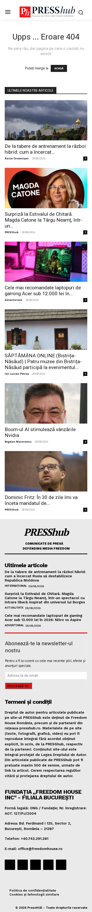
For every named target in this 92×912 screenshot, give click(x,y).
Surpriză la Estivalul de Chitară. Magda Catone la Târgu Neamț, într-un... (43, 220)
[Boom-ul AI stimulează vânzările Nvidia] (46, 403)
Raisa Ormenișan (17, 158)
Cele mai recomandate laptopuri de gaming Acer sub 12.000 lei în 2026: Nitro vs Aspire (43, 617)
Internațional (16, 585)
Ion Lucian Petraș (17, 373)
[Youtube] (61, 865)
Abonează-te (17, 686)
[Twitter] (48, 865)
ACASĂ (58, 68)
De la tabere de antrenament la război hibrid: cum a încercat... (45, 149)
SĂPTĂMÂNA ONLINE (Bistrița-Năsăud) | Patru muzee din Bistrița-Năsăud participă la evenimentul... (43, 361)
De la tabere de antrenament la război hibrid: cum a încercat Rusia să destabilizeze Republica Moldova (45, 576)
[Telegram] (35, 865)
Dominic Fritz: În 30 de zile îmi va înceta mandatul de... (41, 500)
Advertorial (14, 625)
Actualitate (14, 607)
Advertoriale (13, 300)
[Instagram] (22, 865)
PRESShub (11, 232)
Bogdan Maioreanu (18, 441)
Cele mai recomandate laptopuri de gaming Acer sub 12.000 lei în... (43, 290)
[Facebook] (10, 865)
